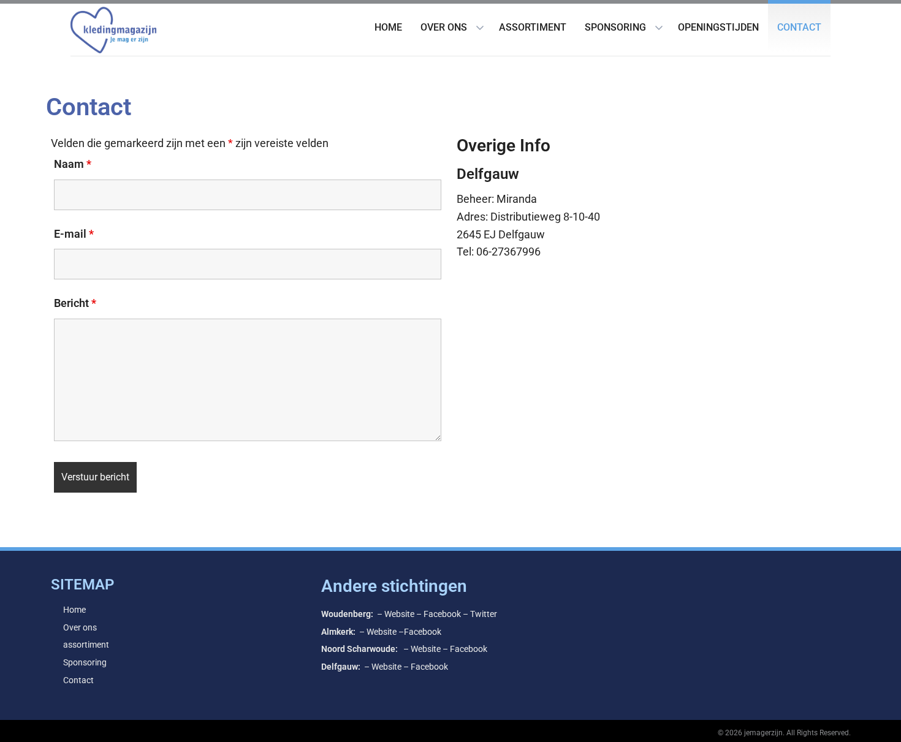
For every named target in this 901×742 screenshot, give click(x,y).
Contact (799, 27)
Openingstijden (718, 27)
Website (399, 614)
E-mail (74, 234)
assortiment (532, 27)
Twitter (483, 614)
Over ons (443, 27)
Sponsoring (615, 27)
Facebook (442, 614)
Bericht (75, 303)
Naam (72, 164)
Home (388, 27)
